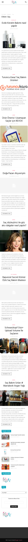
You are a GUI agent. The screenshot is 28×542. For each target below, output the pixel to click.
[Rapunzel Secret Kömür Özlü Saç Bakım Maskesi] (14, 292)
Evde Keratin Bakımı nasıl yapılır (14, 24)
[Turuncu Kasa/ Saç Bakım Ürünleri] (14, 88)
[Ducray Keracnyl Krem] (5, 452)
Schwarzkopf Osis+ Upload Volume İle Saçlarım (14, 331)
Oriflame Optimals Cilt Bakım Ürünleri (17, 458)
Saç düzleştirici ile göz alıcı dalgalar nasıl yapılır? (14, 224)
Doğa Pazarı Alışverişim (14, 173)
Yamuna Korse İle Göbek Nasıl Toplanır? (17, 465)
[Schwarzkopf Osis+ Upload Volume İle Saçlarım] (14, 346)
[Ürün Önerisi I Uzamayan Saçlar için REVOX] (14, 133)
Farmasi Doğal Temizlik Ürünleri (18, 435)
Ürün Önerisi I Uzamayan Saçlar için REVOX (14, 119)
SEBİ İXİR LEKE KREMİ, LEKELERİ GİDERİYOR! (18, 443)
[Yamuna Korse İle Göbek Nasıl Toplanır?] (5, 467)
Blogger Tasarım (18, 540)
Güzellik (13, 20)
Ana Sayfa (4, 14)
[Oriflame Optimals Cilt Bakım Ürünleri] (5, 459)
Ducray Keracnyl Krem (16, 450)
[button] (26, 2)
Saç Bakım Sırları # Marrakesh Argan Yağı (14, 384)
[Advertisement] (14, 7)
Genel (13, 219)
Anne (13, 74)
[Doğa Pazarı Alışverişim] (14, 185)
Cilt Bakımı (14, 274)
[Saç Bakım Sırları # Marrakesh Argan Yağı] (14, 398)
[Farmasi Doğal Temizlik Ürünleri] (5, 437)
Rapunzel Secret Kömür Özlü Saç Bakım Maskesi (14, 278)
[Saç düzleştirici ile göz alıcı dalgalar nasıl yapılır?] (14, 241)
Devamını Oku (7, 68)
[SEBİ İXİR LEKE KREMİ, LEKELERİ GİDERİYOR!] (5, 444)
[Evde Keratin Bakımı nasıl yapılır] (14, 39)
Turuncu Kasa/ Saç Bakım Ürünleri (14, 79)
